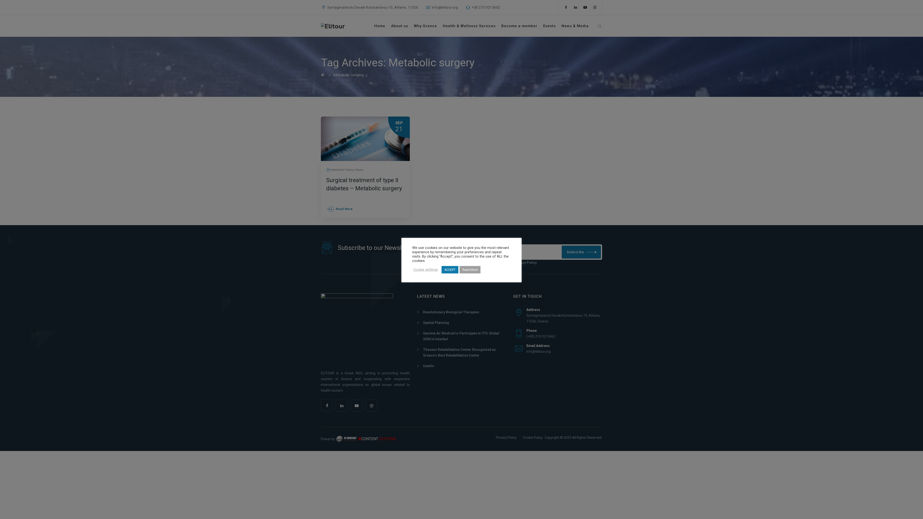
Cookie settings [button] (425, 269)
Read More (470, 270)
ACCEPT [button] (449, 270)
